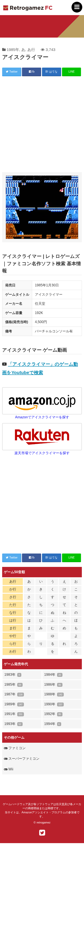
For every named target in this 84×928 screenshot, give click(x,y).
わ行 (12, 651)
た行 (12, 605)
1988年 (53, 694)
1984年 (52, 674)
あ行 (31, 50)
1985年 (13, 50)
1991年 (13, 714)
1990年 (53, 704)
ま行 (12, 628)
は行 (12, 620)
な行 (12, 612)
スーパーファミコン (23, 758)
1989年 (13, 704)
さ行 (12, 597)
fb (32, 71)
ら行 (12, 644)
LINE (71, 71)
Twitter (12, 71)
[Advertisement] (42, 125)
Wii (10, 769)
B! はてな (51, 71)
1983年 (12, 674)
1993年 (12, 724)
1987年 (13, 694)
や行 (12, 636)
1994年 (52, 724)
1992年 (52, 714)
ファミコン (17, 748)
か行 (12, 589)
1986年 (52, 684)
